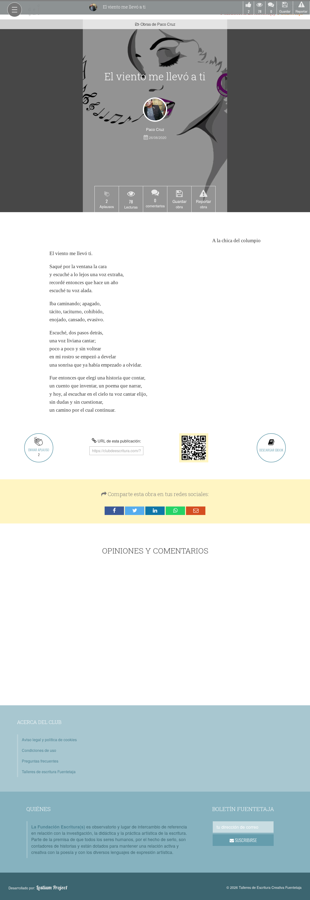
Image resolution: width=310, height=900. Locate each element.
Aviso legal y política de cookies (49, 739)
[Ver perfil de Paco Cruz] (155, 109)
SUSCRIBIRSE (245, 840)
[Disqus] (155, 631)
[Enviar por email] (195, 510)
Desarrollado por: (37, 888)
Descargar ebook (271, 449)
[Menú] (14, 9)
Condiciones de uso (39, 750)
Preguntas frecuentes (40, 761)
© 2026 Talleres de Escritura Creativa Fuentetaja (264, 887)
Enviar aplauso (38, 452)
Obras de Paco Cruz (157, 24)
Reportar (301, 11)
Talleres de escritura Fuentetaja (49, 771)
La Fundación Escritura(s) (58, 827)
